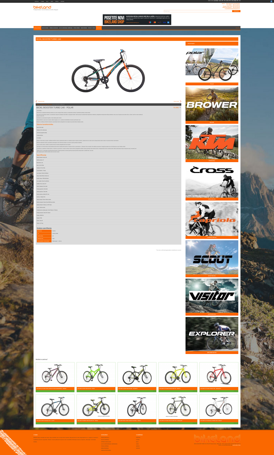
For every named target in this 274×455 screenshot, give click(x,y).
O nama (42, 1)
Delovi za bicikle (45, 27)
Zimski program (84, 27)
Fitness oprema (77, 27)
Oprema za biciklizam (54, 27)
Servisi (56, 1)
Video (52, 1)
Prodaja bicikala (37, 27)
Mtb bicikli (50, 104)
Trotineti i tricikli (91, 27)
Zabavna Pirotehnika (106, 450)
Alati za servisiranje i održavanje (65, 27)
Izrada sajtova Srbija (236, 445)
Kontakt (62, 1)
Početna (37, 1)
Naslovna (38, 104)
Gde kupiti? (238, 27)
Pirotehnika (98, 27)
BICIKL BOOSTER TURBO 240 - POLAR (54, 107)
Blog (47, 1)
